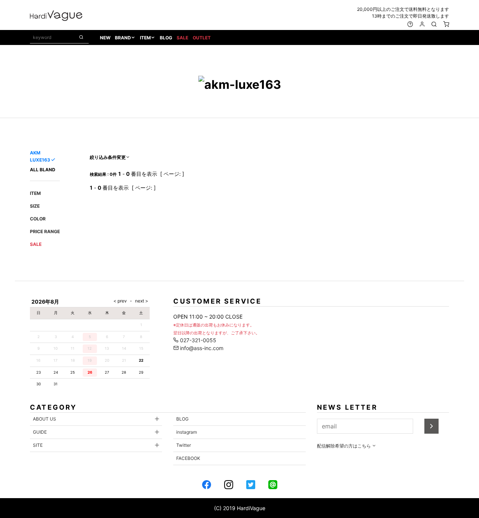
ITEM (145, 37)
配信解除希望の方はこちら (344, 446)
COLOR (38, 219)
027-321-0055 (197, 340)
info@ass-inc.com (201, 348)
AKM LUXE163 (40, 156)
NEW (105, 37)
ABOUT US (44, 419)
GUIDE (40, 432)
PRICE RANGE (45, 231)
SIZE (35, 206)
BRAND (123, 37)
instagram (186, 432)
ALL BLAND (42, 169)
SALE (182, 37)
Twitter (183, 445)
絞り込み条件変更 (108, 157)
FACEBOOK (188, 458)
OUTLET (202, 37)
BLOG (166, 37)
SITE (38, 445)
